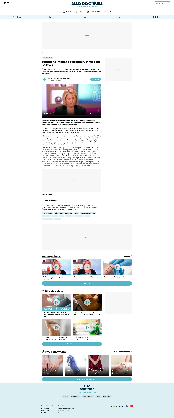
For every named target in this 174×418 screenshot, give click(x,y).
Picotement (46, 216)
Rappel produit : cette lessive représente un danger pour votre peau (56, 314)
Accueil (44, 53)
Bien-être (86, 17)
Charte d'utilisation (46, 410)
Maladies (55, 53)
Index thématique (63, 410)
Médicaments (107, 396)
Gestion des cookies (64, 406)
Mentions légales (46, 408)
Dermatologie (47, 219)
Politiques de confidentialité (66, 408)
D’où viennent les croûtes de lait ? (86, 278)
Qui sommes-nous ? (47, 406)
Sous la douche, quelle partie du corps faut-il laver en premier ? (55, 338)
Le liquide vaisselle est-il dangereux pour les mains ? (85, 338)
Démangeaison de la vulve (63, 213)
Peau (87, 216)
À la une (19, 17)
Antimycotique (63, 53)
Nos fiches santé (55, 351)
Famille (121, 17)
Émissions (156, 17)
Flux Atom (61, 413)
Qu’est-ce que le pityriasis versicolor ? (53, 278)
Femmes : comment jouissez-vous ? (120, 372)
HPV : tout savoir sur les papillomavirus (74, 372)
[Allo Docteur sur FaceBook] (5, 3)
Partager (97, 79)
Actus (80, 12)
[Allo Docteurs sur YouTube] (8, 3)
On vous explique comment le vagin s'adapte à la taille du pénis (87, 313)
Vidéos (68, 12)
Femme (76, 213)
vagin (71, 144)
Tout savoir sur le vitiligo (50, 372)
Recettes (65, 396)
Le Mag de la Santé (88, 396)
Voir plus (87, 283)
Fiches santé (95, 12)
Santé (51, 17)
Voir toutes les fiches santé (87, 379)
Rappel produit (75, 396)
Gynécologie (79, 216)
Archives (57, 219)
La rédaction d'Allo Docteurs (60, 78)
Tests (109, 12)
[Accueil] (87, 389)
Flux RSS (43, 413)
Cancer (98, 396)
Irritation (69, 216)
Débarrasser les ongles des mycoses (114, 278)
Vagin (55, 216)
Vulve (61, 216)
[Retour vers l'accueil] (87, 4)
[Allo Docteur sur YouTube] (131, 406)
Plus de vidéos (54, 291)
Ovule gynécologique (88, 213)
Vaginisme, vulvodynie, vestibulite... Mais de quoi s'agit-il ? (98, 371)
